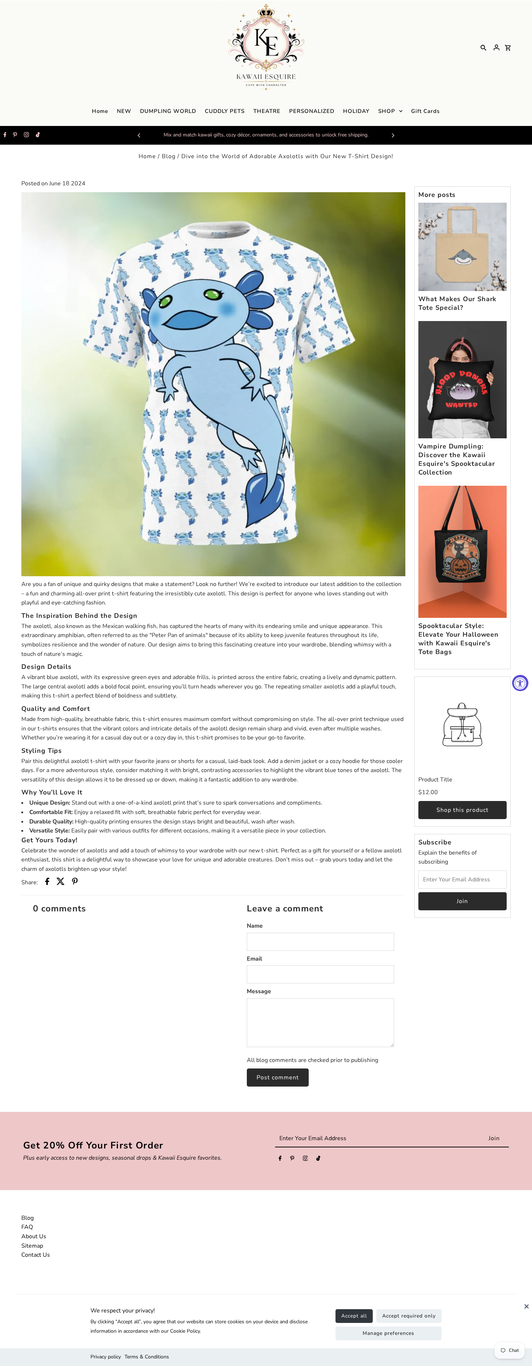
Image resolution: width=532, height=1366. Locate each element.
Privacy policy (105, 1356)
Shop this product (462, 810)
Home (147, 156)
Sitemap (32, 1246)
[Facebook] (4, 135)
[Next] (392, 135)
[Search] (483, 47)
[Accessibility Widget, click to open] (520, 683)
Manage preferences (388, 1333)
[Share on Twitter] (60, 883)
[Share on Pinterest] (75, 883)
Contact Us (35, 1255)
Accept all (354, 1315)
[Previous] (139, 135)
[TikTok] (37, 135)
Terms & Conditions (146, 1356)
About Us (33, 1236)
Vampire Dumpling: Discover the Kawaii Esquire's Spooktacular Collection (456, 459)
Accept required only (409, 1315)
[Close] (526, 1310)
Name (255, 926)
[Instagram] (25, 135)
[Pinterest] (14, 135)
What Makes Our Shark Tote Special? (457, 303)
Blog (169, 156)
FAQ (27, 1227)
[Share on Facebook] (47, 883)
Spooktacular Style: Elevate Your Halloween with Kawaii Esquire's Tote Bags (458, 638)
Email (254, 959)
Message (259, 991)
